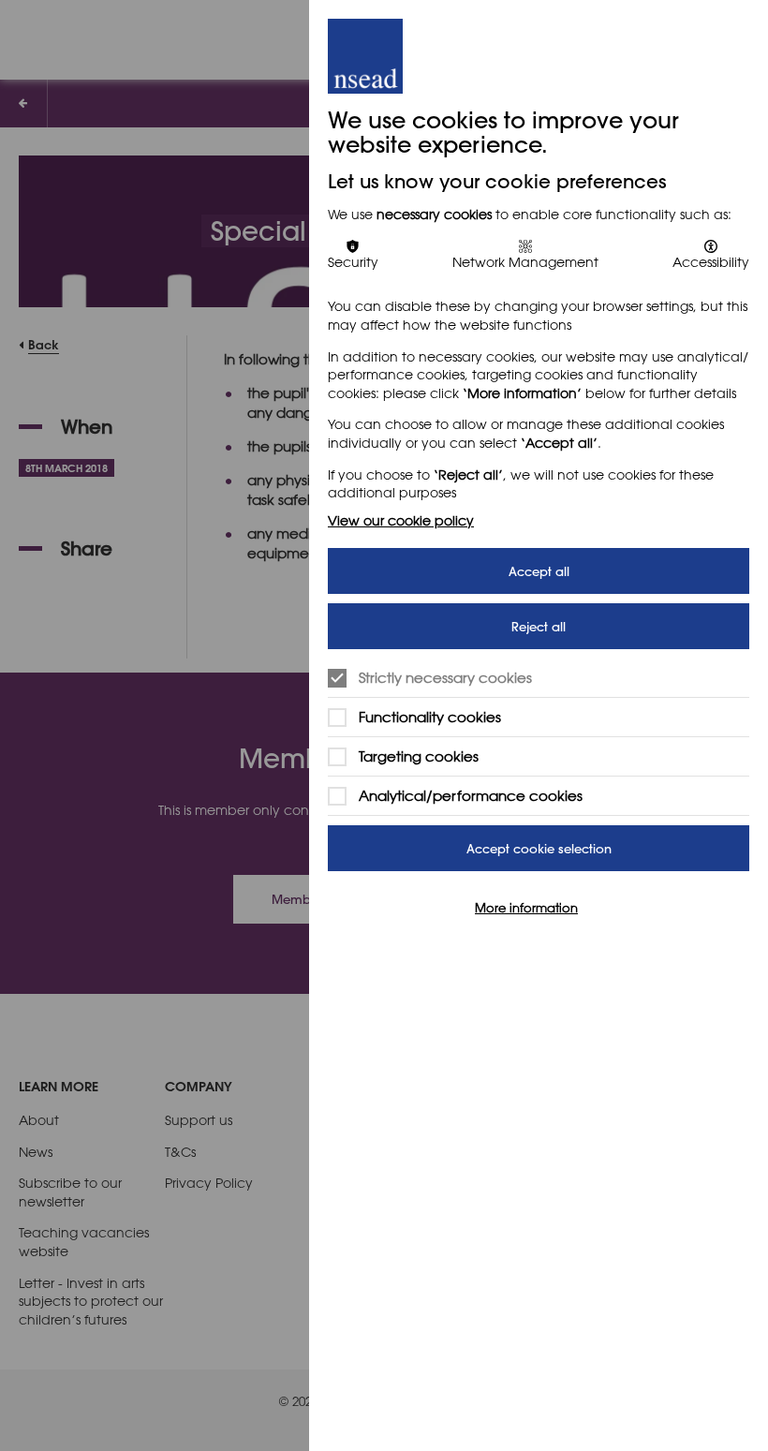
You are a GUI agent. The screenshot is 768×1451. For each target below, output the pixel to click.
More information (526, 906)
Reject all (538, 626)
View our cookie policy (401, 520)
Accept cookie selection (539, 848)
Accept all (539, 571)
